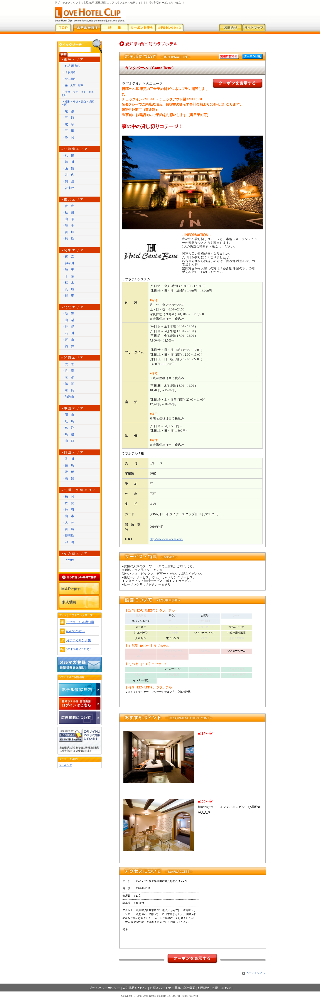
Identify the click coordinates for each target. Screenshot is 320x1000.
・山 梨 (68, 320)
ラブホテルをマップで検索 (80, 588)
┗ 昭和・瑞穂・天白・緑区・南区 (79, 103)
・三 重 (68, 131)
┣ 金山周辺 (69, 78)
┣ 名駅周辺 (69, 72)
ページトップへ (255, 972)
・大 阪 (68, 364)
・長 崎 (68, 509)
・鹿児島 (68, 535)
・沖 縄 (68, 542)
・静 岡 (68, 137)
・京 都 (68, 377)
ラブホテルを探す (86, 28)
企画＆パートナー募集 (165, 988)
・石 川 (68, 333)
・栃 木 (68, 282)
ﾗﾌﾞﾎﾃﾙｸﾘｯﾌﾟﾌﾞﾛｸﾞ (78, 649)
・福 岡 (68, 496)
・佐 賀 (68, 503)
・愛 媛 (68, 472)
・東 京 (68, 256)
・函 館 (68, 168)
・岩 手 (68, 225)
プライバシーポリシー (104, 988)
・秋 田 (68, 212)
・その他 (68, 560)
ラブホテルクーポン (142, 28)
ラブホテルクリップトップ (63, 28)
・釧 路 (68, 181)
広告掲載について (134, 988)
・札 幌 (68, 155)
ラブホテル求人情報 (80, 602)
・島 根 (68, 434)
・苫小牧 (68, 188)
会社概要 (189, 988)
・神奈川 (68, 263)
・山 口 (68, 441)
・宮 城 (68, 232)
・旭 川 (68, 162)
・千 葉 (68, 276)
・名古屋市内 (71, 66)
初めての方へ (75, 631)
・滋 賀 (68, 384)
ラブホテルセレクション (170, 28)
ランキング (65, 765)
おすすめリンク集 (78, 640)
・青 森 (68, 206)
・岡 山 (68, 415)
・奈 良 (68, 390)
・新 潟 (68, 313)
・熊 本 (68, 516)
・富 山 (68, 340)
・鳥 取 (68, 428)
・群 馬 (68, 295)
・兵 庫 (68, 371)
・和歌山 (68, 397)
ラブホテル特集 (114, 28)
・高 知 (68, 478)
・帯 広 (68, 175)
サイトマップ (253, 28)
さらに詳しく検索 (80, 577)
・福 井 (68, 346)
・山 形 (68, 219)
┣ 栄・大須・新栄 (72, 85)
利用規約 (204, 988)
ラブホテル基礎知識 (80, 622)
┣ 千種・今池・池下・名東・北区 (79, 93)
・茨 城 (68, 289)
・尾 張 (68, 111)
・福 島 (68, 238)
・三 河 (68, 118)
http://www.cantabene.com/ (166, 539)
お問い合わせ (221, 988)
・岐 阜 (68, 124)
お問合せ (230, 28)
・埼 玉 (68, 269)
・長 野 (68, 326)
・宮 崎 (68, 529)
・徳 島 (68, 465)
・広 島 (68, 421)
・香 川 (68, 459)
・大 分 (68, 522)
